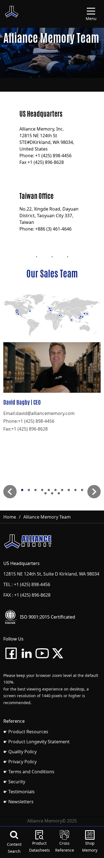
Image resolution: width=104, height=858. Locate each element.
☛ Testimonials (19, 792)
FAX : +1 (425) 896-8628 (26, 595)
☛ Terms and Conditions (28, 772)
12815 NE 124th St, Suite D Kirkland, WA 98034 (51, 574)
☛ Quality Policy (20, 752)
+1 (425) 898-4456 (36, 421)
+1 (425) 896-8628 (29, 429)
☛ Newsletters (18, 802)
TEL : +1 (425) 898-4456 (26, 584)
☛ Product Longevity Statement (36, 742)
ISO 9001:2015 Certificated (47, 617)
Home (9, 517)
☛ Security (14, 782)
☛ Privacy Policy (20, 762)
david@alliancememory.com (45, 413)
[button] (10, 491)
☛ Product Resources (25, 732)
